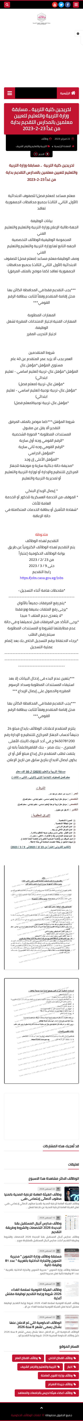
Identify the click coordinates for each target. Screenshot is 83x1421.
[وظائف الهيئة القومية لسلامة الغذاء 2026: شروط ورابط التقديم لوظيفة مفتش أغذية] (71, 1289)
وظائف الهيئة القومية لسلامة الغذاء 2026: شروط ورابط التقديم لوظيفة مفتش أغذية (33, 1293)
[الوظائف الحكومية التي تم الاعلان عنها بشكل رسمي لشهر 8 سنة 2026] (71, 1322)
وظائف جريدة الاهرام (60, 1384)
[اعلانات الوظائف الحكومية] (41, 19)
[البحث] (7, 5)
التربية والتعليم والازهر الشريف (31, 146)
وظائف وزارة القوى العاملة (57, 1375)
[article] (41, 1106)
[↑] (41, 1408)
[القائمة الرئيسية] (9, 92)
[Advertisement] (41, 60)
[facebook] (68, 4)
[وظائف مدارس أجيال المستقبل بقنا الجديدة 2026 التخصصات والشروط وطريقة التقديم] (71, 1222)
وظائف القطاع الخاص (61, 1358)
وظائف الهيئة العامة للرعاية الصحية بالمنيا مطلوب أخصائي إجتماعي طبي (32, 1196)
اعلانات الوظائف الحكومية (26, 1415)
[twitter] (61, 4)
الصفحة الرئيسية (62, 146)
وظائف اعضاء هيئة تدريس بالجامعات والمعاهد (45, 1392)
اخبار (70, 1366)
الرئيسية (65, 93)
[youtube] (55, 4)
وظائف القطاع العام (26, 1358)
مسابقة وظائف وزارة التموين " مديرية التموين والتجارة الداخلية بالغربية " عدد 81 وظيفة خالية (33, 1260)
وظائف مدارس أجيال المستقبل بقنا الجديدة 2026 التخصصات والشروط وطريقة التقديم (33, 1227)
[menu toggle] (76, 5)
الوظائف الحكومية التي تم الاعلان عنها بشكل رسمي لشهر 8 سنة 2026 (35, 1324)
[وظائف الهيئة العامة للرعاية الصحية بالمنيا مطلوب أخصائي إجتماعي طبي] (71, 1194)
